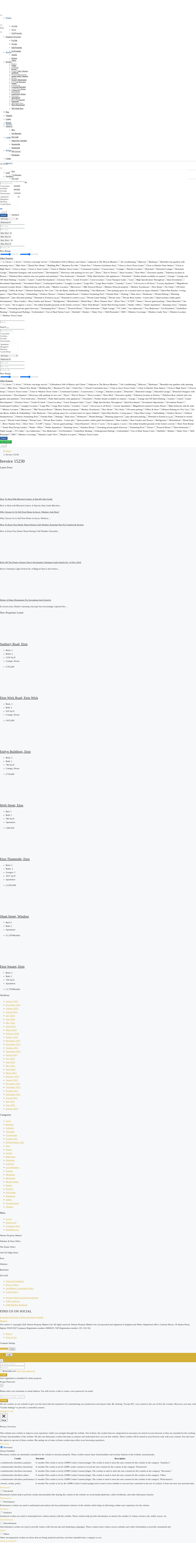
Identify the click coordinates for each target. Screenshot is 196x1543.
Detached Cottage (164, 269)
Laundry (120, 283)
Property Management (19, 80)
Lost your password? (26, 1371)
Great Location (97, 280)
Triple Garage (108, 308)
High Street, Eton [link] (11, 805)
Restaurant (10, 1196)
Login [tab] (9, 1355)
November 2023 (13, 1044)
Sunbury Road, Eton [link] (14, 644)
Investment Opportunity (153, 402)
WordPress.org (12, 1230)
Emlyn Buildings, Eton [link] (15, 751)
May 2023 (10, 1066)
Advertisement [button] (6, 1520)
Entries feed (11, 1222)
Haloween (10, 1160)
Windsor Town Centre (12, 315)
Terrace (61, 308)
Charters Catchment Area (105, 265)
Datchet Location (134, 269)
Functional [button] (4, 1487)
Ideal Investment (174, 280)
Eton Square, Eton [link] (12, 966)
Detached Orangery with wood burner (26, 272)
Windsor (9, 1207)
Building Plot (53, 265)
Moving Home (12, 1182)
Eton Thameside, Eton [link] (15, 859)
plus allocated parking (22, 298)
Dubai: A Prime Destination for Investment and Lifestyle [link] (25, 600)
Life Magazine (16, 175)
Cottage (120, 269)
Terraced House (75, 308)
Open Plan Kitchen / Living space (117, 413)
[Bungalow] (9, 199)
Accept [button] (10, 1411)
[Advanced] (1, 208)
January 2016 (12, 1109)
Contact (8, 137)
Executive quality (155, 272)
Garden (22, 280)
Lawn (129, 283)
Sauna (139, 301)
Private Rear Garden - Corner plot (138, 298)
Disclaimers (15, 155)
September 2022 (13, 1094)
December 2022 (13, 1084)
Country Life (11, 1139)
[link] (11, 493)
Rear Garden (20, 301)
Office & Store (16, 290)
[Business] (9, 202)
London (9, 1171)
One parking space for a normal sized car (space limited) (132, 290)
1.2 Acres (7, 262)
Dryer (98, 272)
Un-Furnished (168, 308)
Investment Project (32, 283)
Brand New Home (37, 265)
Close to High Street (177, 388)
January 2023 (12, 1080)
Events (9, 1149)
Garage (171, 276)
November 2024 (13, 1005)
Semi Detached (174, 301)
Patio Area (135, 294)
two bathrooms (135, 308)
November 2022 (13, 1087)
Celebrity (10, 1128)
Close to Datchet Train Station (160, 265)
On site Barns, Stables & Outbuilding (72, 290)
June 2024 (10, 1019)
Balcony (142, 262)
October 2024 (12, 1008)
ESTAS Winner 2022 (15, 1142)
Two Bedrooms (152, 308)
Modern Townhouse (140, 287)
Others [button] (3, 1530)
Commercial (15, 90)
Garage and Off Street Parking (151, 399)
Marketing (10, 1174)
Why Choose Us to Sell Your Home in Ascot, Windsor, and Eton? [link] (29, 512)
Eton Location (126, 272)
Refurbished (73, 301)
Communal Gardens (90, 269)
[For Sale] (7, 191)
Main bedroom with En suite (37, 287)
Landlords (14, 73)
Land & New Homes (18, 94)
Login (3, 1375)
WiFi (123, 312)
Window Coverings (137, 312)
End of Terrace (110, 272)
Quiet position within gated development (95, 420)
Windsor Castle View (158, 312)
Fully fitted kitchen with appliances (103, 276)
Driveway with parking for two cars (77, 272)
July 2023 (10, 1058)
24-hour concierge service (35, 262)
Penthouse (147, 294)
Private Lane (114, 298)
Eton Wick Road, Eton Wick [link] (19, 698)
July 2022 (10, 1101)
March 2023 (11, 1073)
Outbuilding (32, 294)
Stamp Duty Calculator (19, 141)
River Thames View (103, 301)
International (15, 98)
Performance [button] (5, 1498)
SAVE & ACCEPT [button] (8, 1541)
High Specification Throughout (150, 280)
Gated (31, 280)
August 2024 (11, 1012)
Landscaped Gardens (53, 283)
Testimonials (15, 189)
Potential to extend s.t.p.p (73, 298)
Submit (4, 1400)
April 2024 (10, 1026)
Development (52, 272)
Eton (8, 1146)
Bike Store (21, 265)
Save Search (5, 442)
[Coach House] (9, 204)
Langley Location (73, 283)
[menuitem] (8, 173)
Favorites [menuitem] (15, 215)
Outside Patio (113, 294)
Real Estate (11, 1192)
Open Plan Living (16, 294)
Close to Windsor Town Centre (64, 269)
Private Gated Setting (96, 298)
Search (3, 215)
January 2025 (12, 1001)
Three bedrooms (92, 308)
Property (9, 37)
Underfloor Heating (83, 431)
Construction (11, 1135)
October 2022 (12, 1091)
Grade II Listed (81, 280)
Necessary (8, 1447)
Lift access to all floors (144, 283)
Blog (13, 171)
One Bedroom (98, 290)
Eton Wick (140, 272)
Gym (131, 280)
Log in (9, 1219)
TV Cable (121, 308)
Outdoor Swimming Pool (92, 294)
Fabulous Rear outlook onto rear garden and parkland (34, 276)
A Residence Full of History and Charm (67, 262)
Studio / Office (134, 305)
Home (8, 451)
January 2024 (12, 1037)
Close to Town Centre (38, 269)
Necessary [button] (4, 1444)
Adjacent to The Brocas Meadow (103, 262)
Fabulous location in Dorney (147, 395)
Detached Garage (162, 391)
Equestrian (15, 101)
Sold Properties (16, 33)
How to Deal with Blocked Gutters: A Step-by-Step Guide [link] (26, 499)
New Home (157, 287)
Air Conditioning (128, 262)
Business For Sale (70, 265)
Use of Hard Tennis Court (57, 312)
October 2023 (12, 1048)
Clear (3, 212)
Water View (97, 312)
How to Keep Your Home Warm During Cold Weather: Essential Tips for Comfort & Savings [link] (42, 525)
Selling (13, 60)
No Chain (169, 287)
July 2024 (10, 1016)
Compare (4, 1349)
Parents (9, 1185)
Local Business (12, 1167)
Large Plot (88, 283)
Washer (86, 312)
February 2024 (12, 1033)
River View (120, 301)
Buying (14, 69)
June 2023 (10, 1062)
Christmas (10, 1132)
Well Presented (112, 312)
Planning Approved (114, 416)
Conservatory (108, 269)
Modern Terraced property (116, 287)
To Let (13, 30)
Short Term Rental (91, 305)
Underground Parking (19, 312)
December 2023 (13, 1041)
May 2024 (10, 1023)
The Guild (14, 179)
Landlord (10, 1164)
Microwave (76, 287)
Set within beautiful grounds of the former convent (57, 305)
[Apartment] (9, 197)
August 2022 (11, 1098)
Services (8, 52)
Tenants (14, 83)
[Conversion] (7, 186)
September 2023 (13, 1051)
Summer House (87, 427)
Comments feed (13, 1226)
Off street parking (135, 409)
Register (8, 150)
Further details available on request (149, 276)
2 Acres (17, 262)
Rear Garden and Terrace (40, 301)
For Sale (14, 26)
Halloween (10, 1157)
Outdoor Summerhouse (68, 294)
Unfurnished (37, 312)
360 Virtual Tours (17, 108)
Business (10, 1124)
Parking (124, 294)
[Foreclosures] (7, 193)
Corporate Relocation (18, 82)
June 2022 (10, 1105)
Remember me (10, 1371)
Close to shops (19, 269)
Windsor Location (178, 312)
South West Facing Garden (113, 305)
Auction (14, 55)
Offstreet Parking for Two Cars (39, 290)
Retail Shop (86, 301)
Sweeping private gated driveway (23, 308)
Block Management (18, 105)
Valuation (9, 125)
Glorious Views (64, 280)
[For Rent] (7, 188)
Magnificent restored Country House (149, 406)
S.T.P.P (131, 301)
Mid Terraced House (93, 287)
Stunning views (169, 305)
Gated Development (46, 280)
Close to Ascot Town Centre (131, 265)
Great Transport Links (116, 280)
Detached (149, 269)
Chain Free (86, 265)
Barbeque (153, 262)
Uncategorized (12, 1203)
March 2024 (11, 1030)
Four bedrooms (67, 276)
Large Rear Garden (104, 283)
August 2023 (11, 1055)
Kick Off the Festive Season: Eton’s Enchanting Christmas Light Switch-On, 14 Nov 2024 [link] (40, 562)
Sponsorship (15, 186)
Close (12, 1349)
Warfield (76, 312)
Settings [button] (3, 1411)
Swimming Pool (48, 308)
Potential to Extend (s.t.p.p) (47, 298)
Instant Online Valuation (19, 71)
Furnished (126, 276)
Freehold (81, 276)
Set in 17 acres (98, 424)
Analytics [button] (4, 1509)
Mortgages (10, 1178)
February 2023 (12, 1076)
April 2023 (10, 1069)
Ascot (8, 1121)
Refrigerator (59, 301)
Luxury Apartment (166, 283)
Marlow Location (60, 287)
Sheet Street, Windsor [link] (14, 916)
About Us (9, 163)
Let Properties (16, 37)
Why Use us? (16, 193)
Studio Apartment (152, 305)
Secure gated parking (154, 301)
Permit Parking (161, 294)
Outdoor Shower (47, 294)
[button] (6, 258)
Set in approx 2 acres (22, 305)
